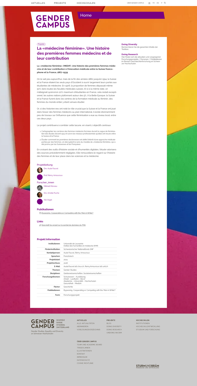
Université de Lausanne (73, 244)
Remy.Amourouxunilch (96, 266)
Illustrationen (84, 351)
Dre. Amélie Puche (51, 193)
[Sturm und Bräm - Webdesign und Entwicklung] (147, 366)
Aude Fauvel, (69, 253)
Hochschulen (86, 3)
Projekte (60, 3)
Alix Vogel (48, 200)
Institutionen (143, 323)
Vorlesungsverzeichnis (88, 330)
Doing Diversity (129, 44)
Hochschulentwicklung (148, 326)
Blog (109, 323)
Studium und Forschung (148, 330)
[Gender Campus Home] (53, 21)
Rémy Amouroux (82, 253)
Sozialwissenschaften (92, 273)
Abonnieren (82, 326)
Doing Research (130, 54)
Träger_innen (83, 348)
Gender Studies (70, 270)
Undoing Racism (114, 333)
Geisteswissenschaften (73, 273)
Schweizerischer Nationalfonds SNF (78, 249)
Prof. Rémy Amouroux (53, 175)
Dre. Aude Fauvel (51, 168)
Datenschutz (83, 360)
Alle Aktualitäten (85, 323)
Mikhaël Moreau (50, 186)
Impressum (82, 357)
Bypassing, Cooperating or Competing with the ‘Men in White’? (67, 213)
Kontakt (81, 354)
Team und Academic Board (89, 345)
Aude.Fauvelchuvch (74, 266)
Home (86, 15)
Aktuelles (38, 3)
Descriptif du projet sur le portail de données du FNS (63, 225)
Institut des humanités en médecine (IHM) (81, 246)
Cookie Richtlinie (85, 363)
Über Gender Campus (135, 3)
